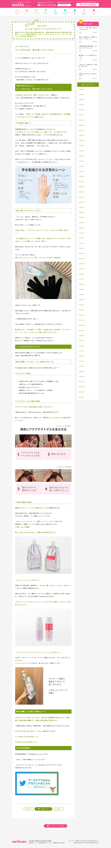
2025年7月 (81, 156)
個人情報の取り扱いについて (45, 842)
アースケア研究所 (55, 13)
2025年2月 (81, 181)
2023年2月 (81, 304)
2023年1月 (81, 310)
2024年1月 (81, 248)
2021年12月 (82, 376)
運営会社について (33, 842)
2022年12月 (82, 315)
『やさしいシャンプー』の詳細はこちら (27, 580)
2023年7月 (81, 279)
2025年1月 (81, 186)
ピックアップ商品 (75, 13)
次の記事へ (58, 809)
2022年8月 (81, 335)
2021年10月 (82, 387)
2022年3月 (81, 361)
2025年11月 (82, 135)
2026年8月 (81, 89)
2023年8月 (81, 274)
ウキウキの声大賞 (65, 13)
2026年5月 (81, 104)
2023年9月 (81, 269)
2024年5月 (81, 228)
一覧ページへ (44, 809)
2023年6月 (81, 284)
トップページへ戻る (56, 826)
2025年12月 (82, 130)
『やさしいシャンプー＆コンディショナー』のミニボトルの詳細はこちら (38, 652)
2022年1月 (81, 371)
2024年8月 (81, 212)
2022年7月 (81, 340)
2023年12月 (82, 253)
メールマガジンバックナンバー (36, 13)
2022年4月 (81, 356)
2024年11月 (82, 197)
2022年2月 (81, 366)
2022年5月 (81, 351)
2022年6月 (81, 346)
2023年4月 (81, 294)
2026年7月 (81, 94)
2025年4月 (81, 171)
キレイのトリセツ (17, 13)
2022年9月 (81, 330)
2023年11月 (82, 258)
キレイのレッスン (27, 13)
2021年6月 (81, 397)
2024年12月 (82, 192)
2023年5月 (81, 289)
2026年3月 (81, 115)
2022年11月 (82, 320)
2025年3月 (81, 176)
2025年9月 (81, 145)
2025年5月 (81, 166)
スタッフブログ (94, 13)
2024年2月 (81, 243)
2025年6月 (81, 161)
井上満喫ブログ (84, 13)
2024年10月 (82, 202)
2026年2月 (81, 120)
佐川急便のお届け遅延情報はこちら (26, 742)
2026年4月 (81, 110)
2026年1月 (81, 125)
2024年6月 (81, 222)
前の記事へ (29, 809)
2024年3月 (81, 238)
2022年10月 (82, 325)
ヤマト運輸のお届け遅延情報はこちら (27, 736)
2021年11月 (82, 381)
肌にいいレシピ (46, 13)
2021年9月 (81, 392)
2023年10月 (82, 263)
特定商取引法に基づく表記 (59, 842)
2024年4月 (81, 233)
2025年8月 (81, 151)
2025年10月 (82, 140)
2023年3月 (81, 299)
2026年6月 (81, 99)
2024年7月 (81, 217)
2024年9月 (81, 207)
